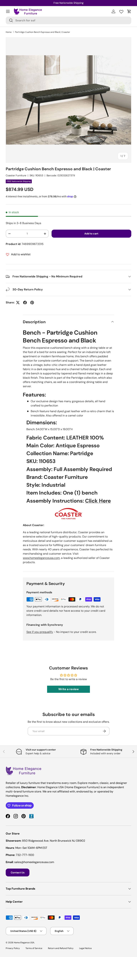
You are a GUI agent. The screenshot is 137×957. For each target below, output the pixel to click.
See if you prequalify (39, 632)
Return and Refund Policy (60, 948)
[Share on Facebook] (25, 302)
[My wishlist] (121, 11)
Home (9, 32)
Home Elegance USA (24, 942)
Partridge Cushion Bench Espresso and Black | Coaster (42, 32)
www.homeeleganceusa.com (41, 558)
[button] (129, 11)
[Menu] (8, 11)
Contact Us (17, 872)
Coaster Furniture (16, 175)
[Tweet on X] (17, 302)
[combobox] (68, 20)
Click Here (98, 500)
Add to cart (91, 233)
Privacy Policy (13, 948)
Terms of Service (34, 948)
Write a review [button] (68, 689)
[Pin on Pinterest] (32, 302)
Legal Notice (85, 948)
